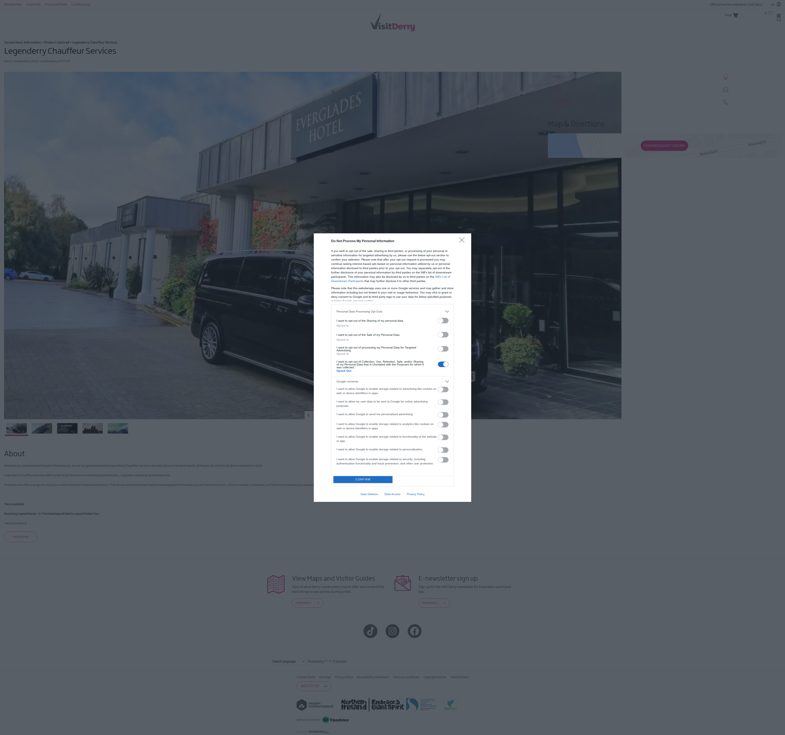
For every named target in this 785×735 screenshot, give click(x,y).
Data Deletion (369, 494)
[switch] (443, 320)
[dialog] (392, 367)
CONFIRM (363, 479)
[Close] (463, 241)
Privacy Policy (416, 494)
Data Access (392, 494)
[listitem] (392, 311)
